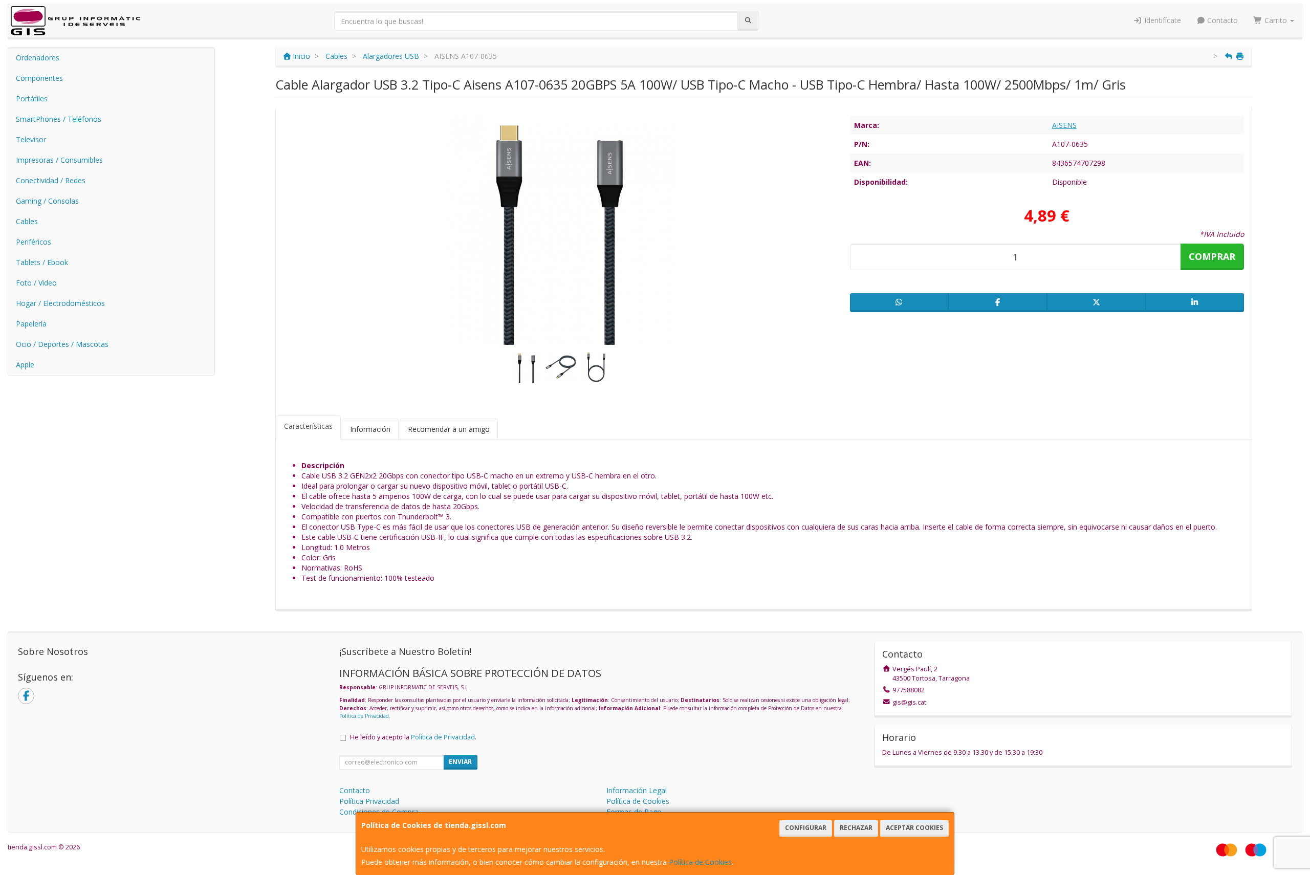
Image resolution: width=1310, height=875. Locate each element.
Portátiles (32, 98)
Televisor (31, 139)
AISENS (1064, 125)
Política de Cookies (700, 862)
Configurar (805, 827)
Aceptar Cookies (914, 827)
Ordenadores (37, 57)
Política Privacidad (369, 801)
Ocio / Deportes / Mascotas (62, 344)
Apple (25, 364)
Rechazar (856, 827)
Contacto (1221, 20)
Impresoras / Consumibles (59, 160)
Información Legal (636, 790)
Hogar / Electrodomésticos (60, 303)
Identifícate (1161, 20)
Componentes (39, 78)
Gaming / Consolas (47, 201)
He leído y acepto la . (413, 737)
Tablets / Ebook (42, 262)
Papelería (31, 324)
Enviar (460, 761)
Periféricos (33, 242)
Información (370, 429)
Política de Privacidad (364, 715)
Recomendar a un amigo (449, 429)
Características (308, 426)
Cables (27, 221)
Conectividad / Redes (50, 180)
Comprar (1212, 256)
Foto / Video (36, 283)
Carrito (1275, 20)
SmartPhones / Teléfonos (58, 119)
